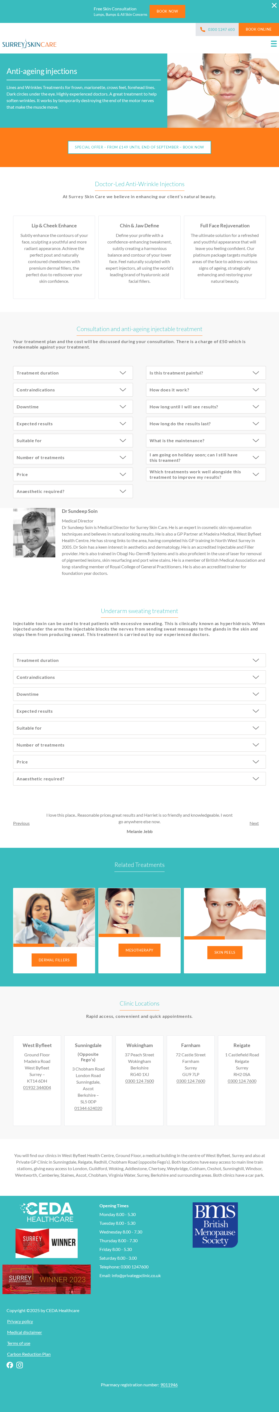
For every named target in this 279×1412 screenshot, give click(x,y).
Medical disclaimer (24, 1332)
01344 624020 (88, 1108)
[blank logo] (29, 44)
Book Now (167, 11)
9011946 (169, 1384)
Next (254, 823)
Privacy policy (20, 1321)
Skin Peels (224, 952)
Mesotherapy (139, 950)
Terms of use (18, 1343)
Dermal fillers (54, 960)
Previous (21, 823)
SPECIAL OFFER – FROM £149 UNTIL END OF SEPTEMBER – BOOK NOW (139, 147)
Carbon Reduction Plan (29, 1354)
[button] (274, 45)
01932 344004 (37, 1087)
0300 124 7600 (139, 1080)
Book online (259, 29)
